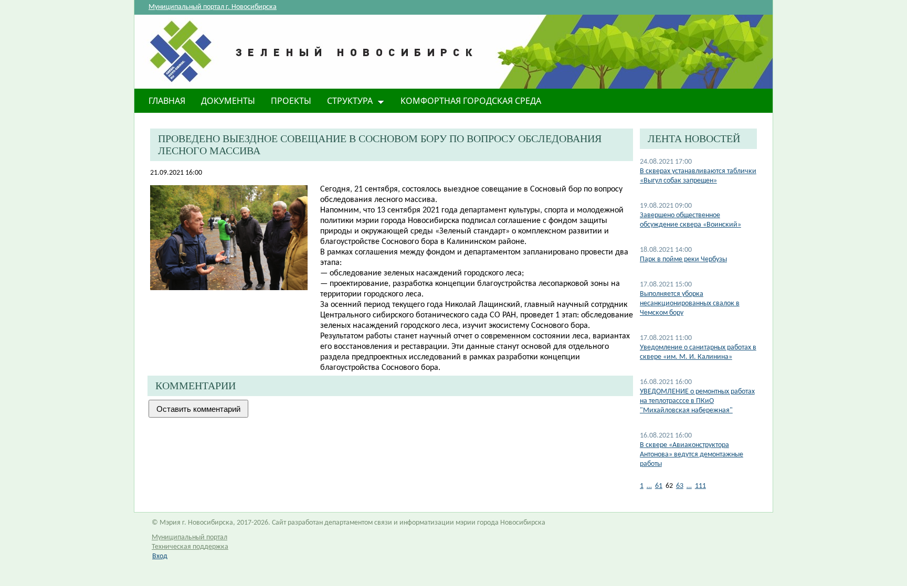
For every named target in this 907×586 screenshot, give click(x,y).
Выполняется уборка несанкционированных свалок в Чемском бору (690, 303)
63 (679, 486)
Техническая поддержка (190, 547)
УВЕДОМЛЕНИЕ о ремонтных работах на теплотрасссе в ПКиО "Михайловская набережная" (697, 401)
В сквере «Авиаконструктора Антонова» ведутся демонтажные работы (691, 454)
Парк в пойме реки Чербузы (683, 259)
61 (658, 486)
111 (700, 486)
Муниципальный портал (189, 537)
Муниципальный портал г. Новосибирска (213, 7)
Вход (159, 556)
